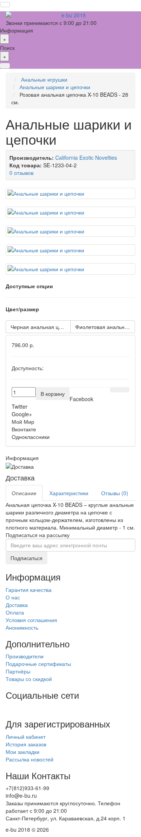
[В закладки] (115, 389)
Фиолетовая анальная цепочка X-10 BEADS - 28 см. (105, 326)
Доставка (17, 604)
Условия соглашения (31, 620)
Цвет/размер (22, 309)
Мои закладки (22, 751)
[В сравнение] (124, 389)
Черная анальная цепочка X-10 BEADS (41, 326)
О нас (13, 597)
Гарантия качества (29, 589)
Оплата (15, 612)
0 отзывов (21, 172)
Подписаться (26, 558)
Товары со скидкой (29, 679)
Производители (25, 656)
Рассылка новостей (29, 759)
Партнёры (18, 671)
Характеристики (68, 493)
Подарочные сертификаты (38, 663)
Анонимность (22, 627)
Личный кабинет (25, 736)
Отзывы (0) (114, 493)
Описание (24, 493)
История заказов (26, 744)
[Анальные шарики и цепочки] (70, 193)
